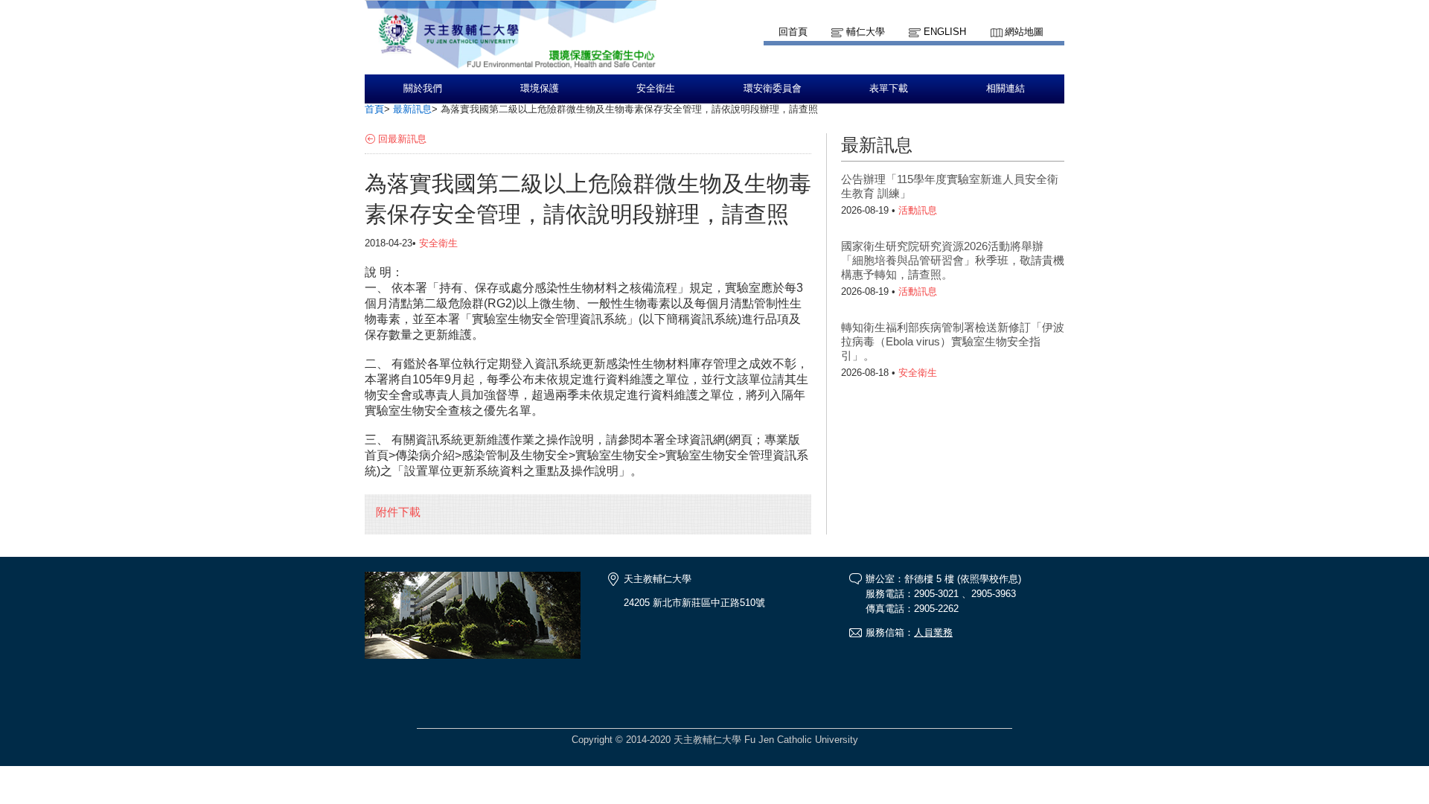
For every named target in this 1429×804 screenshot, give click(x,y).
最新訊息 (412, 109)
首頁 (374, 109)
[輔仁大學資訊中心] (510, 67)
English (945, 31)
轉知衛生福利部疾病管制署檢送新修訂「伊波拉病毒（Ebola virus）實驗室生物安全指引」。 (952, 341)
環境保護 (539, 88)
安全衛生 (655, 88)
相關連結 (1005, 88)
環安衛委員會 (773, 88)
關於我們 (422, 88)
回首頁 (793, 31)
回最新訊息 (402, 138)
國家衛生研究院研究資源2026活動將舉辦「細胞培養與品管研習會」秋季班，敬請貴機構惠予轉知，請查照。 (952, 260)
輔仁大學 (865, 31)
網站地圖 (1024, 31)
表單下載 (888, 88)
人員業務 (933, 632)
